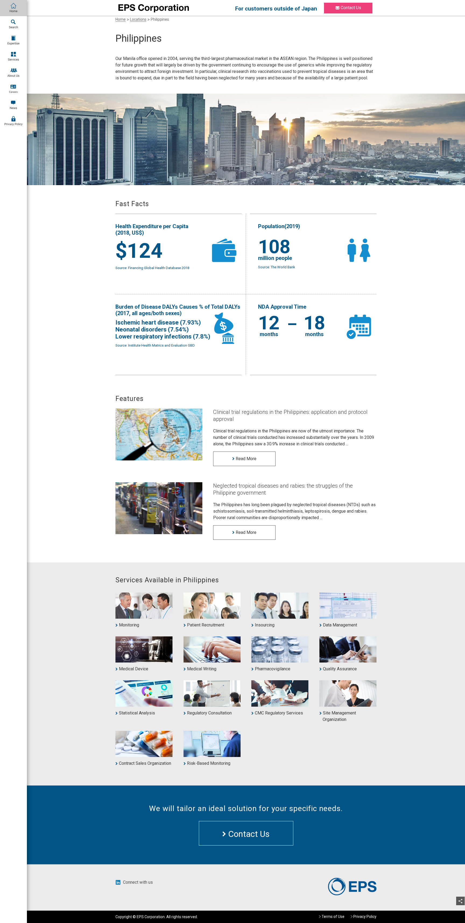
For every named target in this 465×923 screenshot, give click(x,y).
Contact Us (350, 7)
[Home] (13, 8)
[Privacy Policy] (13, 121)
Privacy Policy (364, 916)
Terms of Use (333, 916)
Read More (245, 458)
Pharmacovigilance (272, 668)
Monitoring (129, 625)
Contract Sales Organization (145, 763)
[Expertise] (13, 40)
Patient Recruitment (205, 625)
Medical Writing (201, 668)
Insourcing (264, 625)
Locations (138, 19)
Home (120, 19)
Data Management (340, 625)
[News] (13, 105)
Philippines (160, 19)
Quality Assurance (340, 668)
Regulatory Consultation (209, 713)
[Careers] (13, 89)
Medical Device (133, 668)
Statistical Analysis (137, 713)
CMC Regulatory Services (279, 713)
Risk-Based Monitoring (208, 763)
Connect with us (138, 882)
